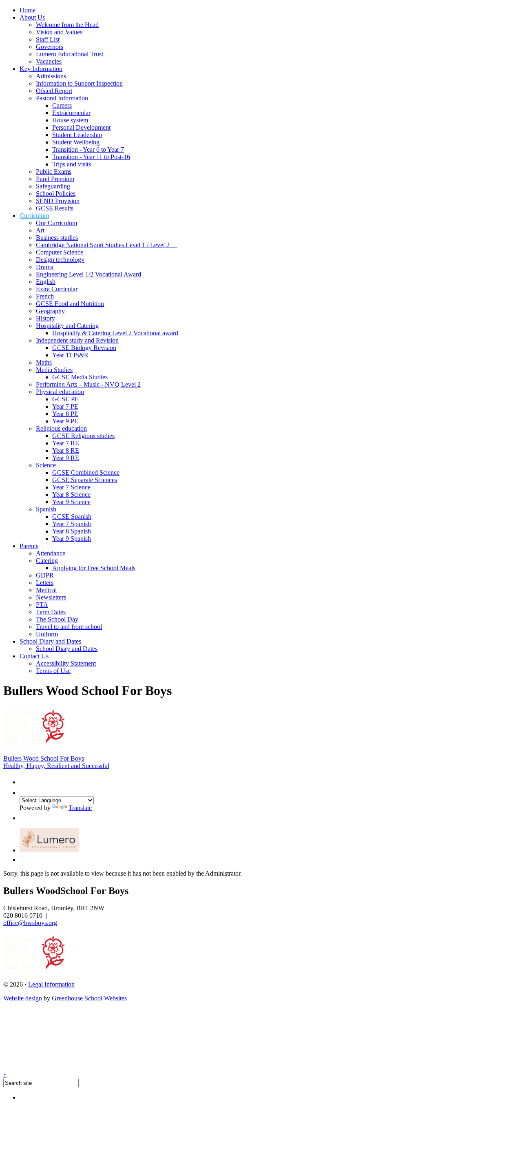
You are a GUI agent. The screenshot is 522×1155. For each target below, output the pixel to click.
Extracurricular (71, 112)
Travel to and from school (69, 626)
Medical (46, 589)
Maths (44, 362)
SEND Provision (58, 200)
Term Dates (51, 611)
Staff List (48, 39)
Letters (44, 582)
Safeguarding (53, 186)
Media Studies (54, 369)
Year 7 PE (65, 406)
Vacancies (49, 61)
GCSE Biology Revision (84, 347)
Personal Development (81, 127)
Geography (50, 311)
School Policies (55, 193)
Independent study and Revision (77, 340)
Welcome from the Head (67, 24)
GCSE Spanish (71, 516)
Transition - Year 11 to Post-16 (91, 156)
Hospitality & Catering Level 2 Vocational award (115, 333)
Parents (29, 545)
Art (40, 230)
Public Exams (53, 171)
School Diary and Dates (50, 641)
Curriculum (34, 215)
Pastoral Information (62, 98)
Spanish (46, 509)
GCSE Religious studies (83, 435)
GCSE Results (54, 208)
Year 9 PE (65, 421)
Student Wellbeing (76, 142)
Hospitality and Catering (67, 325)
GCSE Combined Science (85, 472)
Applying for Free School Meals (93, 567)
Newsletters (51, 597)
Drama (44, 266)
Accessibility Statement (66, 663)
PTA (42, 604)
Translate (80, 807)
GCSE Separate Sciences (84, 479)
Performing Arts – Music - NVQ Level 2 (88, 384)
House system (70, 120)
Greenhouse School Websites (89, 998)
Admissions (51, 76)
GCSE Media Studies (80, 377)
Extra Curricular (56, 288)
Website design (22, 998)
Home (27, 10)
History (45, 318)
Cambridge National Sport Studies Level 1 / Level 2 (106, 244)
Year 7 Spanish (71, 523)
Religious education (61, 428)
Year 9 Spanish (71, 538)
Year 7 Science (71, 487)
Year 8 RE (65, 450)
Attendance (50, 553)
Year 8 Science (71, 494)
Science (46, 465)
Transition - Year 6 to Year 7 (88, 149)
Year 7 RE (65, 443)
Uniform (47, 634)
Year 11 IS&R (70, 355)
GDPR (45, 575)
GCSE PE (65, 399)
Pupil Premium (55, 178)
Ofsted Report (54, 90)
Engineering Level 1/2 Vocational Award (88, 274)
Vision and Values (59, 32)
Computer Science (59, 252)
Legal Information (51, 984)
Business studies (57, 237)
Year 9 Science (71, 501)
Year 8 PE (65, 413)
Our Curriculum (56, 222)
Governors (49, 46)
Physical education (60, 391)
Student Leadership (77, 134)
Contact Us (34, 656)
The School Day (57, 619)
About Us (32, 17)
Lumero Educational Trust (69, 54)
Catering (47, 560)
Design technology (60, 259)
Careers (62, 105)
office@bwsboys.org (30, 922)
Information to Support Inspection (79, 83)
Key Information (41, 68)
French (45, 296)
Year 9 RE (65, 457)
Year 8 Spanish (71, 531)
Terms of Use (53, 670)
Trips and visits (71, 164)
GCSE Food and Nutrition (70, 303)
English (45, 281)
